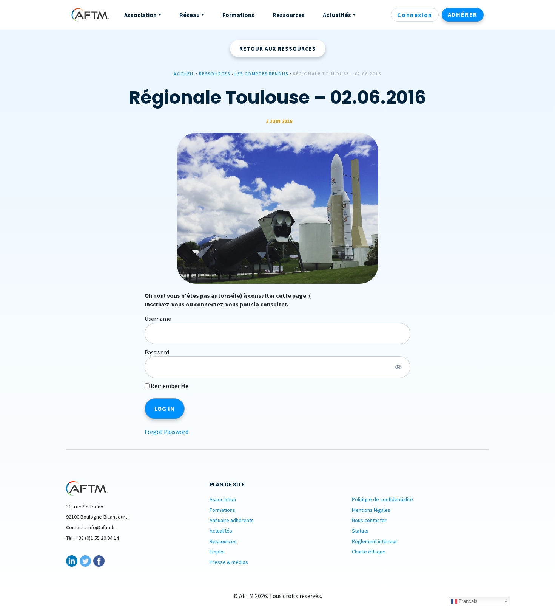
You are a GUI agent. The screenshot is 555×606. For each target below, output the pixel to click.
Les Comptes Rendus (261, 73)
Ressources (214, 73)
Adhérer (463, 14)
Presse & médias (229, 562)
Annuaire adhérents (232, 520)
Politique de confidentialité (382, 499)
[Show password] (398, 367)
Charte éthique (368, 551)
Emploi (217, 551)
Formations (222, 510)
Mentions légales (371, 510)
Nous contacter (369, 520)
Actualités (221, 530)
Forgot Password (166, 431)
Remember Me (169, 386)
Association (223, 499)
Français (467, 601)
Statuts (360, 530)
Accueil (184, 73)
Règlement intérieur (374, 541)
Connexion (414, 15)
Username (158, 318)
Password (157, 352)
